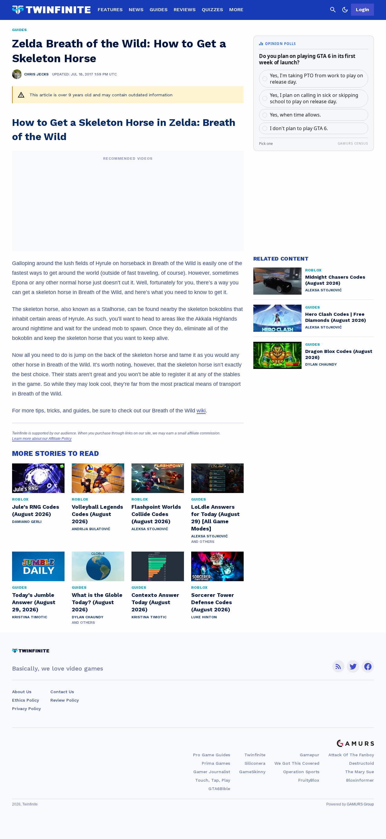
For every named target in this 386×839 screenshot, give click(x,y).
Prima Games (216, 763)
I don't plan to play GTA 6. (299, 128)
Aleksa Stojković (149, 529)
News (136, 9)
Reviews (185, 9)
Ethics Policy (25, 700)
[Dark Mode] (345, 10)
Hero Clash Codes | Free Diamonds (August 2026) (335, 317)
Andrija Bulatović (91, 529)
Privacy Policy (26, 708)
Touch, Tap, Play (212, 780)
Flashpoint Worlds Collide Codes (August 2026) (156, 514)
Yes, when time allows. (295, 114)
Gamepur (309, 754)
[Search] (333, 10)
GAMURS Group (360, 804)
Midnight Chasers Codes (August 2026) (335, 280)
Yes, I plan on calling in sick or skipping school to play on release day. (314, 98)
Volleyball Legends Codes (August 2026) (97, 514)
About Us (21, 691)
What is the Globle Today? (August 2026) (97, 602)
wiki (201, 411)
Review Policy (64, 700)
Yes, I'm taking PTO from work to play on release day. (316, 78)
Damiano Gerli (27, 522)
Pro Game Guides (211, 754)
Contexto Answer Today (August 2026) (155, 602)
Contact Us (62, 691)
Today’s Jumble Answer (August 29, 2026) (33, 602)
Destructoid (361, 763)
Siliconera (255, 763)
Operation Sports (301, 771)
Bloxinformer (360, 780)
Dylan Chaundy (87, 617)
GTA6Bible (219, 788)
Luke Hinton (204, 617)
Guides (159, 9)
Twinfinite (254, 754)
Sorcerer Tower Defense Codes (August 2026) (212, 602)
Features (110, 9)
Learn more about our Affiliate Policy (41, 439)
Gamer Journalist (211, 771)
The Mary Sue (359, 771)
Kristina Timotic (29, 617)
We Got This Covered (296, 763)
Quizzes (212, 9)
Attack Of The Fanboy (351, 754)
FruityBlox (308, 780)
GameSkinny (252, 771)
